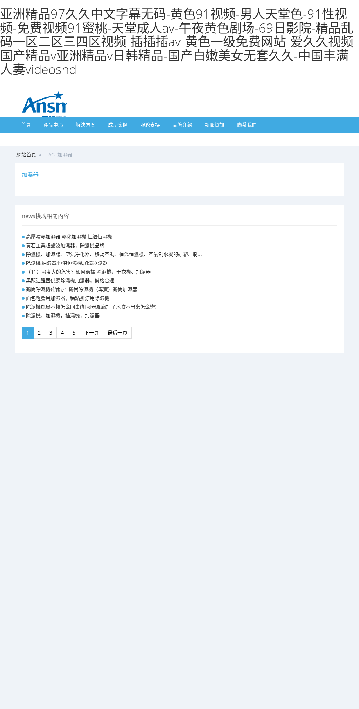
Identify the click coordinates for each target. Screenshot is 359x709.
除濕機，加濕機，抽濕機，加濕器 (63, 315)
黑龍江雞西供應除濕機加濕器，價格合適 (70, 280)
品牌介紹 (182, 124)
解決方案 (85, 124)
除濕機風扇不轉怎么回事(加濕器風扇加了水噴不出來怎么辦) (91, 306)
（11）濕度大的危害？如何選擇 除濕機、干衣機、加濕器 (88, 271)
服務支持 (150, 124)
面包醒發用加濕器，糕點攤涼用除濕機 (67, 298)
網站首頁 (26, 154)
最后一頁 (117, 332)
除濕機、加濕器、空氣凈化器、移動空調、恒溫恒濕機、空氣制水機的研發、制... (114, 254)
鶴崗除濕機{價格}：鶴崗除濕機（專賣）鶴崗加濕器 (81, 289)
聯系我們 (247, 124)
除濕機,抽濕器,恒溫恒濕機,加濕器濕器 (67, 262)
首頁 (26, 124)
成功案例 (118, 124)
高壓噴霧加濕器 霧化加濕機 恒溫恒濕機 (69, 236)
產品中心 (53, 124)
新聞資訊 (214, 124)
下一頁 (91, 332)
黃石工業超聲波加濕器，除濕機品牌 (65, 245)
